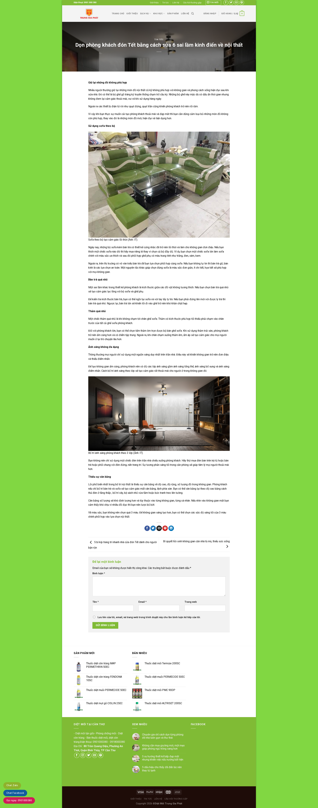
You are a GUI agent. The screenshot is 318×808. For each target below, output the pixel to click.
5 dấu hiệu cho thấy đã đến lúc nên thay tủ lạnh (162, 769)
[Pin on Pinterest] (165, 528)
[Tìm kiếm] (192, 13)
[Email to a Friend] (159, 528)
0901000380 (100, 741)
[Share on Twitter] (153, 528)
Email (142, 602)
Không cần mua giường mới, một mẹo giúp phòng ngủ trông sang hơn (163, 747)
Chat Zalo (12, 785)
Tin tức (165, 2)
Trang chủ (118, 13)
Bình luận (98, 573)
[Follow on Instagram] (82, 755)
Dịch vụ (144, 13)
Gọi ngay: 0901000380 (19, 800)
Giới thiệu (154, 2)
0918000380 (117, 741)
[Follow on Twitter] (231, 2)
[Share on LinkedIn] (171, 528)
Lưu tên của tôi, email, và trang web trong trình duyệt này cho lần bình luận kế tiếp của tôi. (149, 617)
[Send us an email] (236, 2)
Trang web (191, 602)
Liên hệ (175, 2)
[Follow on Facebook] (225, 2)
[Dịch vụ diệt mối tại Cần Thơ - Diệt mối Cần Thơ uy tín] (90, 13)
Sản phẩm (173, 13)
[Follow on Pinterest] (241, 2)
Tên (95, 602)
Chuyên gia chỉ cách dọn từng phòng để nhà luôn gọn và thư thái (162, 736)
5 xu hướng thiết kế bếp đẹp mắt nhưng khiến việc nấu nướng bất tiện (162, 758)
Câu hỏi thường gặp (192, 2)
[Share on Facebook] (147, 528)
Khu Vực (158, 13)
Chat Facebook (15, 792)
